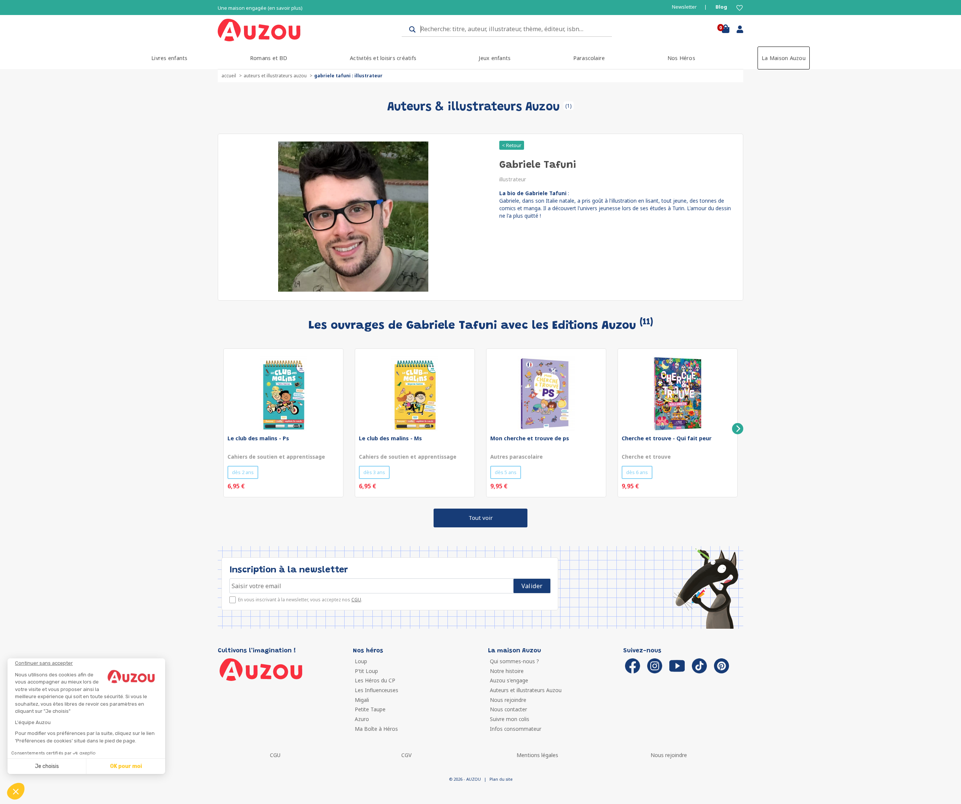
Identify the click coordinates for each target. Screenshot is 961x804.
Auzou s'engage (509, 680)
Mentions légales (537, 755)
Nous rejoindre (508, 699)
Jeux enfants (495, 58)
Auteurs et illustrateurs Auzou (526, 690)
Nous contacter (508, 709)
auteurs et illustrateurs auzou (275, 75)
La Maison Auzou (784, 58)
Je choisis (47, 766)
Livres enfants (169, 58)
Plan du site (501, 779)
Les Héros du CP (375, 680)
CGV (406, 755)
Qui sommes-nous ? (514, 661)
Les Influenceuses (376, 690)
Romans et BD (269, 58)
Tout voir (480, 517)
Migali (362, 699)
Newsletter (684, 7)
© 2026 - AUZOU (465, 779)
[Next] (737, 428)
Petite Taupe (370, 709)
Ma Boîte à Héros (376, 728)
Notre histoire (507, 671)
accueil (228, 75)
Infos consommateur (515, 728)
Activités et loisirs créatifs (383, 58)
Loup (361, 661)
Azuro (362, 719)
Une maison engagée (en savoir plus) (260, 8)
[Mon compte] (737, 31)
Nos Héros (681, 58)
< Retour (511, 145)
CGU (356, 599)
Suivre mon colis (509, 719)
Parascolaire (589, 58)
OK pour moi (126, 766)
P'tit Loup (366, 671)
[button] (16, 791)
